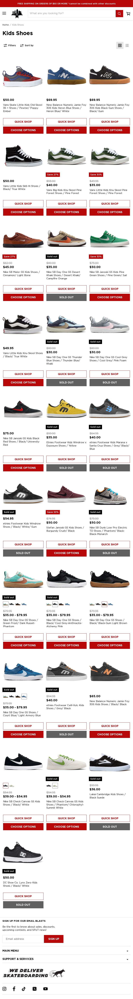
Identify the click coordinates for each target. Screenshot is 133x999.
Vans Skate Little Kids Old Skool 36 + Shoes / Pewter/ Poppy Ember (22, 108)
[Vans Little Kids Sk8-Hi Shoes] (23, 156)
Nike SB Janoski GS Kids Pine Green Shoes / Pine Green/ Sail (108, 274)
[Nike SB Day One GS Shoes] (110, 579)
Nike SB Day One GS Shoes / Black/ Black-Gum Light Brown (108, 622)
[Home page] (17, 14)
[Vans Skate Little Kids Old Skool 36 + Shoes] (23, 75)
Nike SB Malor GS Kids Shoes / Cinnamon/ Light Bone (21, 274)
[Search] (119, 13)
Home (5, 24)
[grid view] (119, 45)
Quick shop (23, 121)
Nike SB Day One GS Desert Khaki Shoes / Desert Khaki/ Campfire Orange (63, 275)
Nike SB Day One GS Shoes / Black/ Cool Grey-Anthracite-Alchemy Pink (64, 623)
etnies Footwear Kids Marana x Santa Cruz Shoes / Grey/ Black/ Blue (109, 445)
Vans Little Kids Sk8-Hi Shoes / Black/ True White (21, 188)
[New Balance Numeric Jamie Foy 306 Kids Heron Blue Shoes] (66, 75)
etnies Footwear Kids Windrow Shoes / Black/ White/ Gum (22, 525)
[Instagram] (4, 989)
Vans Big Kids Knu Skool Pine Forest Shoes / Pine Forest (64, 192)
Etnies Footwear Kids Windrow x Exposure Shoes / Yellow (66, 444)
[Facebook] (14, 989)
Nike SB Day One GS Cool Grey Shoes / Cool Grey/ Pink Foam (108, 359)
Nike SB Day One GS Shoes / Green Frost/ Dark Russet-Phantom (20, 623)
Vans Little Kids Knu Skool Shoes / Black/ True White (23, 355)
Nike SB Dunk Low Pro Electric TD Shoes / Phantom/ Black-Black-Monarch (108, 530)
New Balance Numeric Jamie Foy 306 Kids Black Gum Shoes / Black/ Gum (109, 108)
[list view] (127, 45)
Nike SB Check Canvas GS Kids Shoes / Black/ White (21, 803)
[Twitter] (34, 989)
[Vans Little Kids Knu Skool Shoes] (23, 323)
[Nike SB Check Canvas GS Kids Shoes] (23, 760)
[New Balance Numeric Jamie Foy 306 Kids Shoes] (110, 671)
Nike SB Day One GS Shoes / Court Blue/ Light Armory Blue (22, 714)
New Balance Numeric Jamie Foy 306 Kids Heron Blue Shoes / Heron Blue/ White (66, 108)
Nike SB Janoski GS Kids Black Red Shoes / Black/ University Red (21, 441)
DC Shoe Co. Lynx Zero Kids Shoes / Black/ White (20, 884)
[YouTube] (45, 988)
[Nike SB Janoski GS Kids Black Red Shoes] (23, 408)
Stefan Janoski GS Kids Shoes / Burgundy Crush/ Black (65, 529)
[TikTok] (24, 989)
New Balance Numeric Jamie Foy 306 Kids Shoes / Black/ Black (109, 703)
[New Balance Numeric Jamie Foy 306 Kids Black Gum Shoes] (110, 75)
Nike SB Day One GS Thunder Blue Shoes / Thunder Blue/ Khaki (64, 360)
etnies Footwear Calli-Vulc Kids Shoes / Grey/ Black (65, 707)
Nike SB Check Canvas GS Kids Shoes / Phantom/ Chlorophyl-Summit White (65, 804)
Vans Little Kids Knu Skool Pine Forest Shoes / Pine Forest (108, 192)
